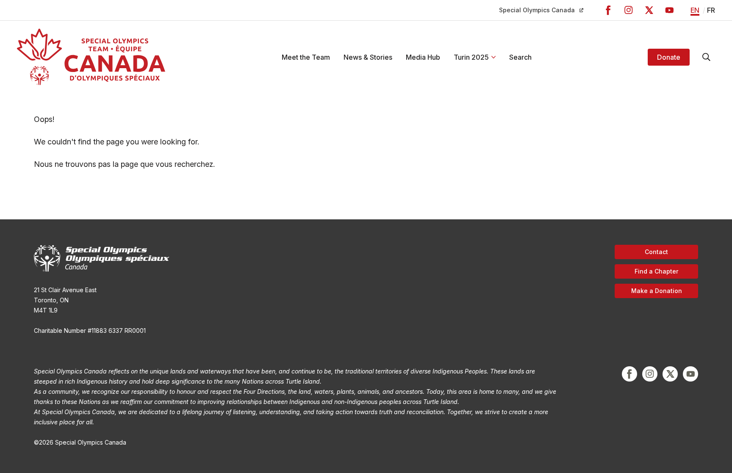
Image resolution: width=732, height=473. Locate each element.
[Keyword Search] (706, 57)
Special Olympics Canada (537, 10)
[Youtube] (669, 10)
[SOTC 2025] (91, 57)
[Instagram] (628, 10)
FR (711, 10)
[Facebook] (608, 10)
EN (694, 10)
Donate (668, 57)
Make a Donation (656, 290)
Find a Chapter (656, 271)
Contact (656, 251)
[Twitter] (649, 10)
